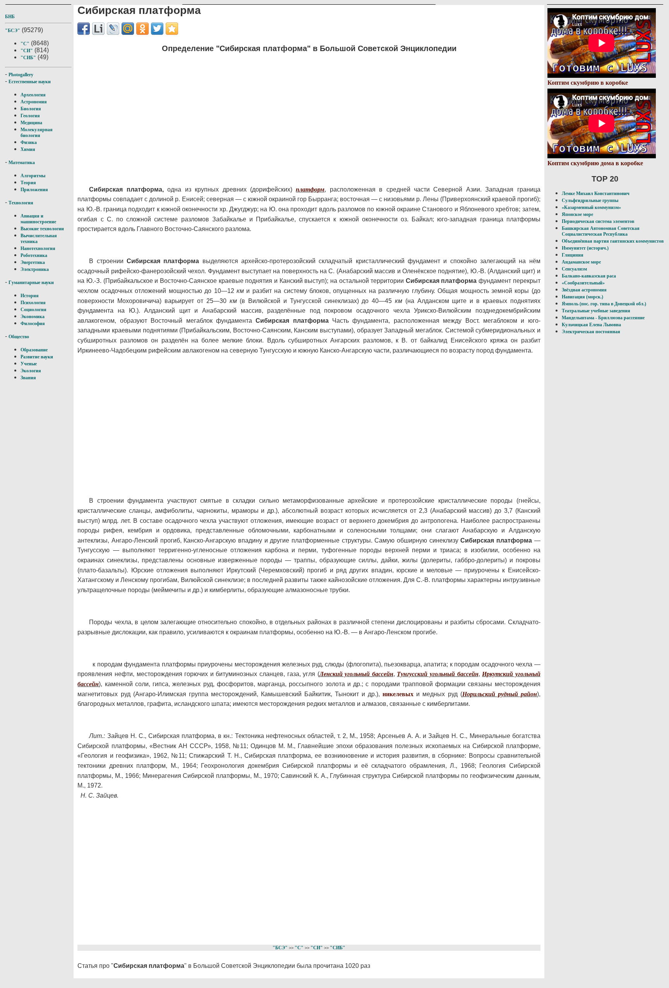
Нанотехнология (38, 248)
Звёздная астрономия (584, 290)
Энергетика (33, 262)
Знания (28, 377)
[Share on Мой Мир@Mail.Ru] (128, 28)
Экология (31, 370)
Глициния (572, 255)
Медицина (31, 122)
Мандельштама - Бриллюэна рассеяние (603, 317)
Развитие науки (37, 357)
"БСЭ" (12, 30)
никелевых (398, 694)
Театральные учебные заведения (596, 310)
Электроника (35, 269)
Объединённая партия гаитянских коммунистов (613, 241)
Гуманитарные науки (31, 282)
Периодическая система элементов (598, 221)
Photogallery (21, 74)
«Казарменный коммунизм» (591, 207)
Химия (28, 149)
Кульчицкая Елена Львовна (591, 324)
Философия (33, 323)
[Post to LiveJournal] (113, 28)
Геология (30, 115)
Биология (31, 108)
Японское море (577, 214)
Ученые (29, 363)
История (30, 295)
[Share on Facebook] (83, 28)
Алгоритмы (33, 175)
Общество (19, 336)
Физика (29, 142)
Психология (33, 302)
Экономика (33, 316)
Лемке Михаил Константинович (596, 193)
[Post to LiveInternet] (98, 28)
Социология (33, 309)
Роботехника (34, 255)
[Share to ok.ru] (142, 28)
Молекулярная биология (37, 132)
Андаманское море (581, 262)
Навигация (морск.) (582, 297)
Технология (21, 202)
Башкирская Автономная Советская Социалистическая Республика (601, 231)
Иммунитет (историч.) (585, 248)
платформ (310, 189)
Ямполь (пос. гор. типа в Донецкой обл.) (604, 304)
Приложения (34, 189)
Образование (34, 350)
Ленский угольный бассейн (356, 674)
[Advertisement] (265, 114)
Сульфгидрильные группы (590, 200)
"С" (25, 43)
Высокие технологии (42, 228)
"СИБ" (28, 57)
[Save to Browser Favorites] (172, 28)
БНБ (10, 16)
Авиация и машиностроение (38, 218)
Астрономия (34, 101)
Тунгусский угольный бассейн (437, 674)
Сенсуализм (574, 269)
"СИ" (27, 50)
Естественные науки (30, 81)
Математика (22, 162)
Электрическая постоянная (591, 331)
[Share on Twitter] (157, 28)
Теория (28, 182)
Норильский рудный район (499, 694)
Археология (33, 95)
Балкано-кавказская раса (589, 276)
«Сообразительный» (583, 283)
